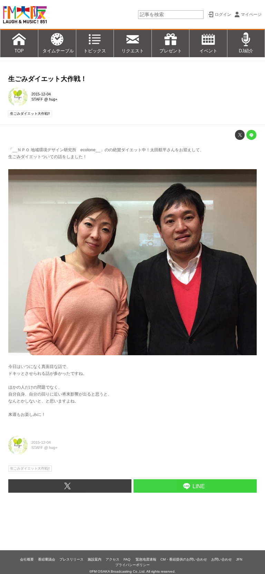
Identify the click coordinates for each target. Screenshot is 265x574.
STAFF (37, 99)
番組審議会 (46, 559)
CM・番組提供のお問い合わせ (183, 559)
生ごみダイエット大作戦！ (47, 78)
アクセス (112, 559)
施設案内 (94, 559)
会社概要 (27, 559)
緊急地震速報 (146, 559)
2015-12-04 (41, 94)
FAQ (127, 559)
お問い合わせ (221, 559)
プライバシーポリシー (132, 565)
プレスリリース (71, 559)
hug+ (53, 99)
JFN (239, 559)
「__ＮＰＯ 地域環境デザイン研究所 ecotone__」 (56, 149)
